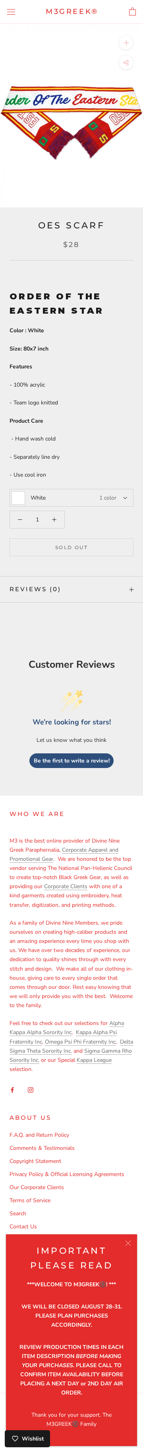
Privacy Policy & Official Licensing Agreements (67, 1174)
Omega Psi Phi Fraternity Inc (80, 1042)
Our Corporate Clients (37, 1187)
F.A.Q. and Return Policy (39, 1135)
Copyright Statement (35, 1161)
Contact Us (23, 1226)
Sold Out (71, 547)
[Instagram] (30, 1089)
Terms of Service (30, 1200)
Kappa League (94, 1060)
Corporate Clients (65, 886)
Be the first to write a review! (72, 760)
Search (18, 1213)
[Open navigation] (11, 12)
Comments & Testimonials (42, 1148)
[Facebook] (12, 1089)
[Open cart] (132, 12)
